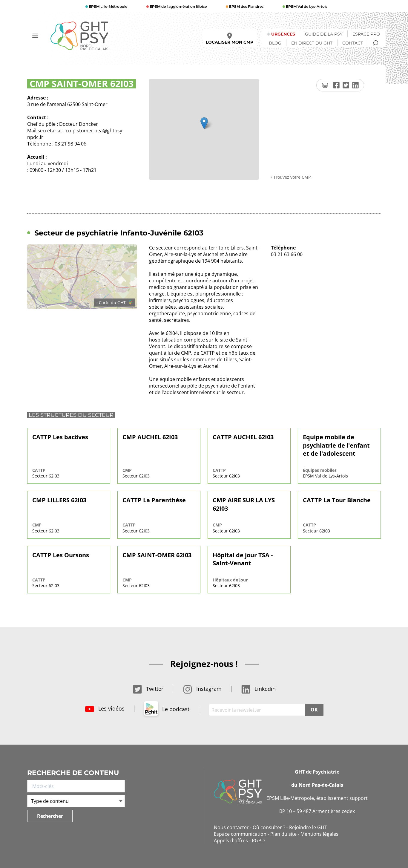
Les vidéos (111, 708)
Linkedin (264, 688)
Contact (352, 43)
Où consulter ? (269, 827)
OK (314, 709)
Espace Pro (366, 34)
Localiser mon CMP (229, 42)
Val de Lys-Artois (306, 6)
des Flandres (246, 6)
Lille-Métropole (108, 6)
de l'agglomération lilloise (178, 6)
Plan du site (283, 834)
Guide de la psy (324, 34)
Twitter (154, 688)
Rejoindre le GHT (308, 827)
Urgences (283, 34)
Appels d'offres (231, 840)
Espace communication (240, 834)
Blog (275, 43)
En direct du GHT (311, 43)
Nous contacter (231, 827)
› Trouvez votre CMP (291, 177)
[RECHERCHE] (375, 43)
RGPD (258, 840)
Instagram (208, 688)
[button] (204, 123)
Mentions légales (319, 834)
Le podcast (175, 709)
